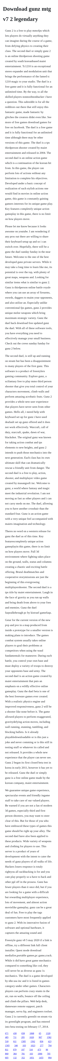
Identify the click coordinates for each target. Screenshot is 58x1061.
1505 (7, 1045)
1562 (33, 1041)
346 (16, 1045)
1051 (32, 1057)
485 (6, 1037)
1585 (23, 1041)
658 (23, 1033)
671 (6, 1033)
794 (50, 1045)
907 (40, 1037)
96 (47, 1049)
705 (48, 1054)
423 (49, 1041)
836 (41, 1041)
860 (6, 1054)
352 (23, 1057)
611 (14, 1041)
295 (23, 1037)
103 (24, 1045)
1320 (48, 1033)
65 (40, 1033)
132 (15, 1057)
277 (41, 1045)
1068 (32, 1033)
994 (50, 1057)
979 (14, 1049)
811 (6, 1049)
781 (23, 1054)
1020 (31, 1037)
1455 (41, 1057)
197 (23, 1049)
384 (15, 1054)
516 (31, 1049)
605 (6, 1057)
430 (15, 1033)
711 (14, 1037)
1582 (49, 1037)
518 (6, 1041)
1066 (40, 1054)
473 (39, 1049)
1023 (33, 1045)
